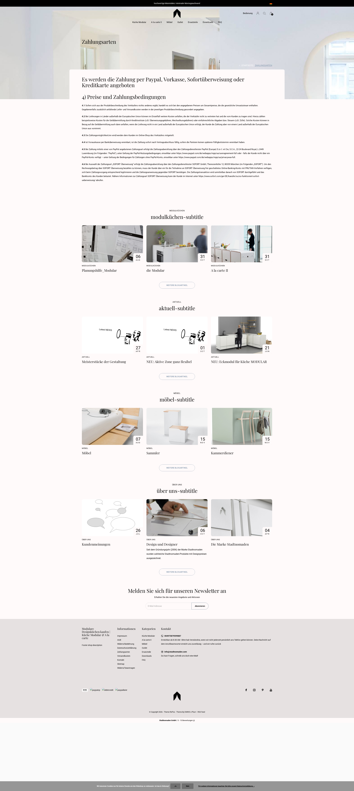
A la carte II (156, 22)
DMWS (187, 712)
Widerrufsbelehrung (125, 644)
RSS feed (201, 712)
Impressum (122, 636)
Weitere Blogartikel (177, 285)
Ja (175, 786)
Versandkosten (123, 656)
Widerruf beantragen (126, 668)
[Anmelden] (258, 13)
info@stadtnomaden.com (175, 652)
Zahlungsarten (123, 652)
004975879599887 (172, 636)
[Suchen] (264, 13)
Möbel (169, 22)
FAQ (220, 22)
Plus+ (194, 712)
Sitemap (120, 664)
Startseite (247, 65)
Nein (187, 786)
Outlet (180, 22)
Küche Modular (139, 22)
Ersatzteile (193, 22)
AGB (119, 640)
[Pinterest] (263, 690)
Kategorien (149, 629)
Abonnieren (200, 606)
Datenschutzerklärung (126, 648)
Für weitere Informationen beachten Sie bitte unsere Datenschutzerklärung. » (226, 786)
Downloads (208, 22)
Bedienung (248, 13)
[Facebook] (246, 690)
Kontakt (120, 660)
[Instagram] (254, 690)
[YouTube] (271, 690)
